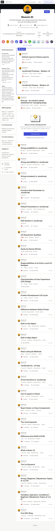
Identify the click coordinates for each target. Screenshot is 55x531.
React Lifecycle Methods (31, 352)
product (31, 267)
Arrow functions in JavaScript (33, 380)
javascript (24, 73)
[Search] (6, 2)
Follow (47, 11)
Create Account (35, 134)
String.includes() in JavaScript (33, 176)
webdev (40, 73)
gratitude (23, 223)
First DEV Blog (27, 513)
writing (36, 267)
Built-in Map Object (29, 338)
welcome (23, 178)
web (44, 515)
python (37, 237)
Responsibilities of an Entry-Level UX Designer (36, 264)
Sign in (42, 137)
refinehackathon (25, 105)
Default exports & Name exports (35, 57)
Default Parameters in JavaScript (34, 207)
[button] (3, 41)
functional (38, 410)
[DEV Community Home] (2, 2)
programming (40, 87)
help (22, 237)
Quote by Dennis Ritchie (31, 249)
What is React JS (28, 450)
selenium (31, 237)
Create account (48, 2)
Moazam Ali (25, 53)
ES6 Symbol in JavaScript (31, 221)
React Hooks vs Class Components (35, 408)
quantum (28, 59)
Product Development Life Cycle (34, 295)
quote (22, 251)
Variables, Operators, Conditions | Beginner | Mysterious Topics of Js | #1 (36, 497)
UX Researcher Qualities (31, 235)
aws (23, 59)
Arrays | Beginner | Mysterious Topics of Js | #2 (36, 480)
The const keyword (29, 422)
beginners (42, 326)
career (35, 251)
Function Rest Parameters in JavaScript (32, 191)
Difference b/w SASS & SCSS (33, 436)
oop (34, 87)
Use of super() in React (30, 394)
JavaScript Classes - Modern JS (35, 85)
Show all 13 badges (27, 45)
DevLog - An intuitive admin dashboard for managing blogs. (34, 102)
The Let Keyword (28, 464)
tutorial (30, 73)
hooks (33, 410)
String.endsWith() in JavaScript (34, 148)
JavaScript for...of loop (30, 366)
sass (22, 438)
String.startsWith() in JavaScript (34, 162)
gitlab (26, 237)
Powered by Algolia (29, 2)
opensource (43, 105)
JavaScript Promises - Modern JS (36, 71)
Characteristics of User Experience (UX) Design (35, 280)
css (26, 438)
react (35, 73)
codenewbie (30, 515)
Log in (39, 2)
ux (22, 267)
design (26, 267)
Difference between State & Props (35, 309)
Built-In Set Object (28, 324)
